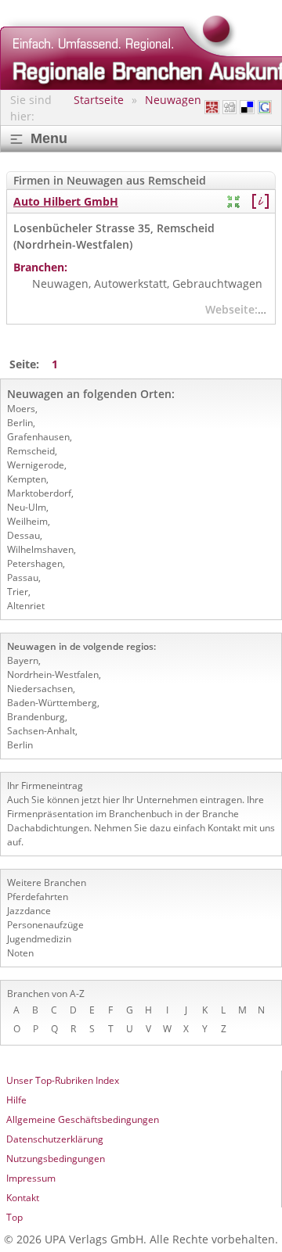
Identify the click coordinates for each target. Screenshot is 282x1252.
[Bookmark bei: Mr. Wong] (211, 107)
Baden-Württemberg (52, 702)
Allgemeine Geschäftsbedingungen (82, 1119)
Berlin (20, 422)
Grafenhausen (38, 436)
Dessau (23, 535)
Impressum (31, 1178)
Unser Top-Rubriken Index (62, 1080)
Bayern (22, 660)
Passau (22, 577)
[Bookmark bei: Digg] (229, 107)
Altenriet (26, 605)
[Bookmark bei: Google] (265, 107)
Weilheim (27, 521)
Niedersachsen (40, 688)
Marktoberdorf (39, 493)
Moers (21, 408)
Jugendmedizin (39, 938)
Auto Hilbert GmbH (65, 201)
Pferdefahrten (37, 896)
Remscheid (31, 450)
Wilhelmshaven (40, 549)
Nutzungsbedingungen (55, 1158)
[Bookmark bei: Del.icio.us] (247, 107)
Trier (17, 591)
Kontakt (22, 1197)
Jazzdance (29, 910)
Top (14, 1217)
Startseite (99, 99)
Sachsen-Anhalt (41, 730)
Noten (20, 953)
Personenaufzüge (45, 924)
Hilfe (16, 1100)
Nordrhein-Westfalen (53, 674)
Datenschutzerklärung (54, 1139)
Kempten (26, 479)
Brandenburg (36, 716)
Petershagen (35, 563)
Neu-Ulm (26, 507)
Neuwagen (173, 99)
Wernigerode (35, 465)
